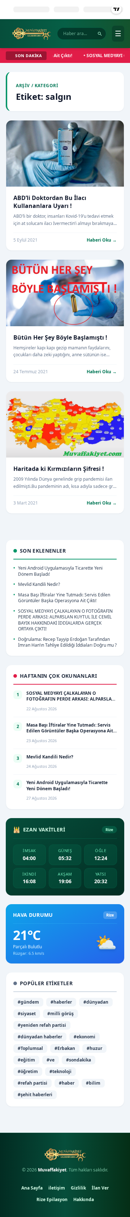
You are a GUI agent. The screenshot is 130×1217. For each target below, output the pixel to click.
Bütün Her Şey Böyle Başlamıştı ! (60, 337)
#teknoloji (60, 1071)
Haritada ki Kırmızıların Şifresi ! (58, 469)
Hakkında (83, 1199)
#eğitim (26, 1060)
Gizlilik (78, 1188)
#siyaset (27, 1013)
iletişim (56, 1188)
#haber (66, 1083)
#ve (51, 1060)
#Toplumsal (30, 1048)
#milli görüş (60, 1013)
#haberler (61, 1002)
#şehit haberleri (35, 1095)
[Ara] (100, 34)
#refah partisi (32, 1083)
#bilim (93, 1083)
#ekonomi (84, 1037)
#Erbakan (65, 1048)
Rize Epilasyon (52, 1199)
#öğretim (28, 1071)
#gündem (28, 1002)
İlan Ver (100, 1188)
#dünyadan (95, 1002)
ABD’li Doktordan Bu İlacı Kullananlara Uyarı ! (49, 202)
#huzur (94, 1048)
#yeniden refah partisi (42, 1025)
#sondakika (78, 1060)
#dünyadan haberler (40, 1037)
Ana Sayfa (32, 1188)
